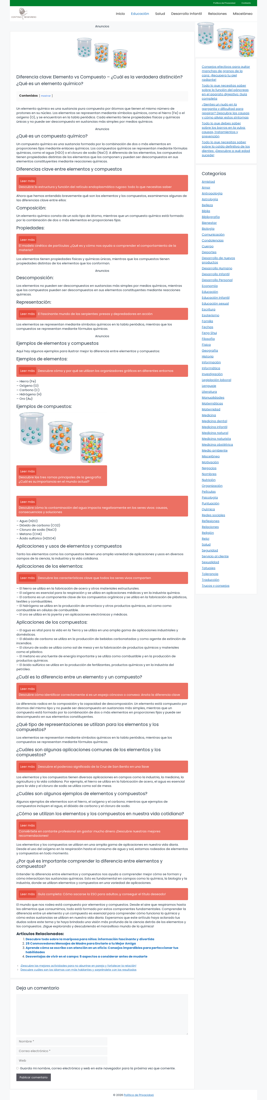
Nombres (209, 474)
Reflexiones (210, 521)
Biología (208, 228)
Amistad (208, 181)
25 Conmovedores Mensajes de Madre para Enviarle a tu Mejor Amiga (81, 943)
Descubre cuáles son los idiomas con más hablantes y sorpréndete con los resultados (78, 970)
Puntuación (210, 503)
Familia (207, 321)
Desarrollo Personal (217, 280)
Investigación (212, 374)
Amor (206, 187)
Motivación (210, 462)
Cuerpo (208, 246)
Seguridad (210, 550)
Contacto (246, 3)
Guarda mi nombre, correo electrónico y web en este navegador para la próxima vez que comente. (97, 1068)
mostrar (46, 96)
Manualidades (213, 397)
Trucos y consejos (215, 585)
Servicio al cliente (215, 556)
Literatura (209, 392)
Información (211, 362)
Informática (211, 368)
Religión (208, 533)
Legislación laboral (216, 380)
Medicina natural (215, 433)
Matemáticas (212, 403)
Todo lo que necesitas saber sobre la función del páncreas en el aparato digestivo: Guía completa (225, 92)
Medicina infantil (214, 427)
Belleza (207, 205)
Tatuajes (208, 568)
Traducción (210, 580)
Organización (212, 486)
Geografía (210, 350)
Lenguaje (209, 386)
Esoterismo (210, 315)
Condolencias (213, 240)
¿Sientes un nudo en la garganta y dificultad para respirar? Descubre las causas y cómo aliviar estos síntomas (225, 111)
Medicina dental (214, 421)
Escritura (208, 309)
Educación (140, 13)
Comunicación (213, 234)
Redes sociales (213, 515)
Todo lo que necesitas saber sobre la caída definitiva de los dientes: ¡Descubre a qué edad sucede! (226, 148)
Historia (208, 356)
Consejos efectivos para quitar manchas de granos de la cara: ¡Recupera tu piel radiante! (226, 73)
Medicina (209, 415)
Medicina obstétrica (217, 444)
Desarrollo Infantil (186, 13)
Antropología (212, 193)
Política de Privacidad (224, 3)
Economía (210, 286)
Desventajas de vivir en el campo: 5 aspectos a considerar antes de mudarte (86, 956)
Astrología (210, 199)
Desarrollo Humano (217, 268)
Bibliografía (211, 217)
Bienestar (209, 223)
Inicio (120, 13)
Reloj (205, 538)
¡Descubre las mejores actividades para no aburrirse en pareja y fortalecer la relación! (78, 966)
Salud (160, 13)
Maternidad (211, 409)
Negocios (209, 468)
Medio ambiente (215, 450)
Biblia (206, 211)
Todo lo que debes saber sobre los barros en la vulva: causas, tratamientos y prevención (224, 129)
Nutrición (209, 480)
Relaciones (217, 13)
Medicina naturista (216, 439)
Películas (209, 491)
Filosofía (208, 339)
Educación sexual (215, 303)
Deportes (209, 252)
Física (206, 344)
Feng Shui (209, 333)
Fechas (207, 327)
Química (208, 509)
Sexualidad (210, 562)
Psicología (210, 497)
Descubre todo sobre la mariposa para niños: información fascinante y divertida (90, 939)
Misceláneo (242, 13)
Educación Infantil (215, 297)
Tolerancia (210, 574)
